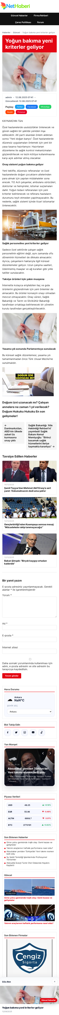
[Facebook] (7, 732)
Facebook (32, 107)
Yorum (7, 595)
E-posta (7, 635)
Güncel (16, 32)
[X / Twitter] (16, 732)
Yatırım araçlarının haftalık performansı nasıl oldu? (30, 848)
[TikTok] (41, 732)
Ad (4, 623)
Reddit (10, 112)
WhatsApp (45, 107)
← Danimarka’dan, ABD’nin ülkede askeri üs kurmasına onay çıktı (13, 433)
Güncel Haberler (19, 15)
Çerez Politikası (23, 22)
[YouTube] (33, 732)
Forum (40, 22)
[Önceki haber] (43, 753)
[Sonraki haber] (49, 753)
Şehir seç (12, 706)
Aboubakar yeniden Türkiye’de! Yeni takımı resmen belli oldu (30, 852)
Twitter (20, 107)
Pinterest (21, 112)
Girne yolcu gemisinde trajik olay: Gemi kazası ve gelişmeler (29, 843)
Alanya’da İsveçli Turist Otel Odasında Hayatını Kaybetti (28, 864)
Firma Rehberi (41, 15)
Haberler (6, 32)
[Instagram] (24, 732)
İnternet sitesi (10, 647)
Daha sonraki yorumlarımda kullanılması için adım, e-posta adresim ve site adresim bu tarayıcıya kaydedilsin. (27, 666)
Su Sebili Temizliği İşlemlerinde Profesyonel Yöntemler (27, 858)
